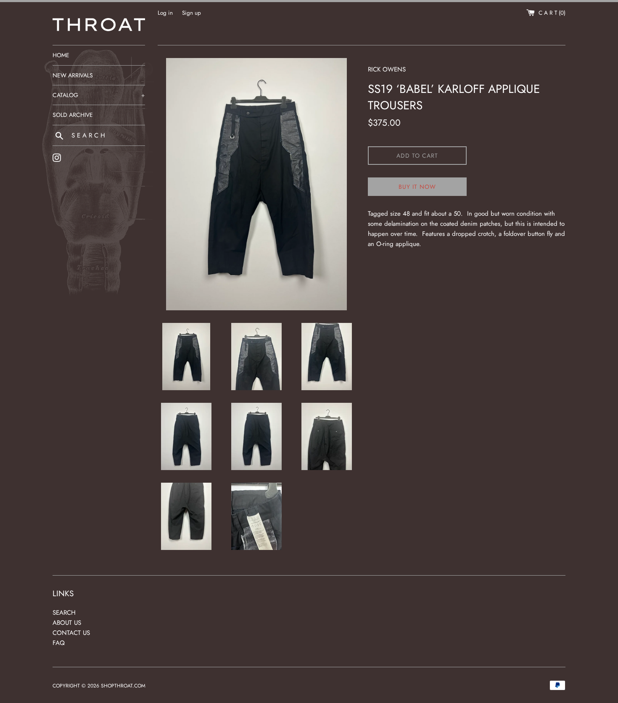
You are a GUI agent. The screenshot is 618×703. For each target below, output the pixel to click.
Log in (165, 13)
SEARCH (64, 612)
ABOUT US (67, 622)
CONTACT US (71, 632)
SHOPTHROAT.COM (123, 686)
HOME (61, 55)
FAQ (59, 643)
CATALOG (99, 95)
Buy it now (417, 186)
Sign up (191, 13)
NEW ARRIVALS (73, 75)
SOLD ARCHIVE (73, 115)
